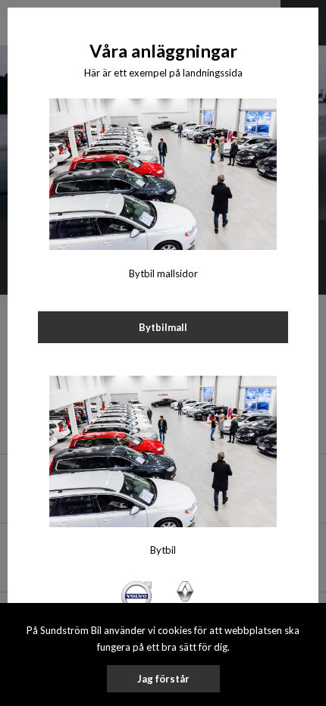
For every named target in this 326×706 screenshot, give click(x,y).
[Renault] (185, 595)
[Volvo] (136, 595)
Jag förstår (163, 679)
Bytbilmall (163, 327)
